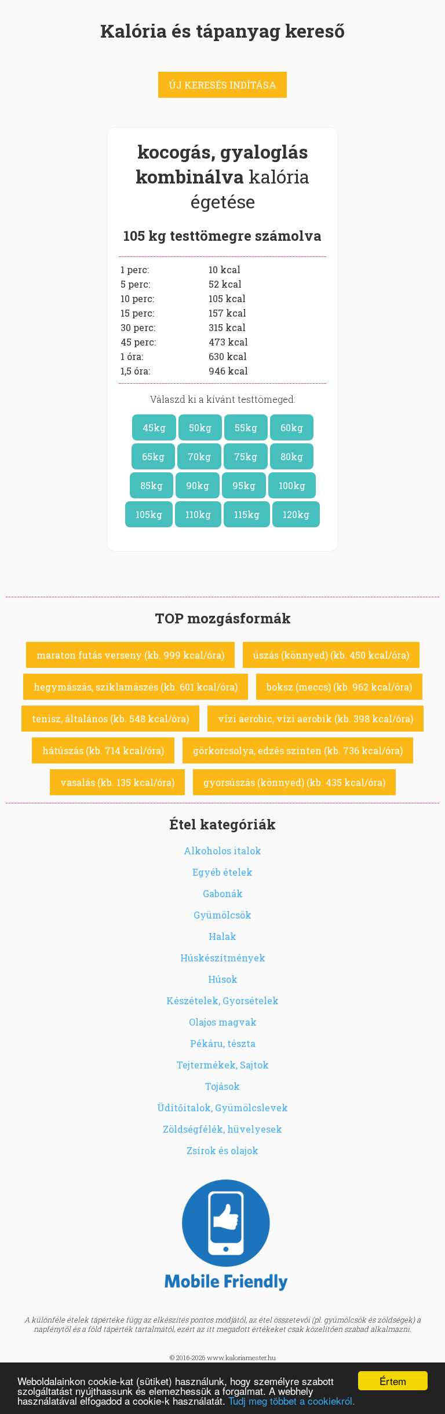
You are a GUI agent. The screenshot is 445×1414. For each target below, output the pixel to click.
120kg (296, 514)
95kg (244, 485)
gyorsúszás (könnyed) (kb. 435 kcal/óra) (294, 782)
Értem (393, 1380)
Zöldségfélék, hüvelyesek (222, 1129)
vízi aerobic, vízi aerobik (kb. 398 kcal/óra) (315, 718)
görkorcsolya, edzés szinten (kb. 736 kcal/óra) (298, 750)
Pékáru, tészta (223, 1043)
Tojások (222, 1086)
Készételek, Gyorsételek (222, 1000)
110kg (198, 514)
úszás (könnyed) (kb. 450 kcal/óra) (331, 655)
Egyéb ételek (222, 872)
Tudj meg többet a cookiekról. (291, 1400)
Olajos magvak (223, 1022)
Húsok (223, 979)
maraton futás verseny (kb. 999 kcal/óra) (130, 655)
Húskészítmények (222, 958)
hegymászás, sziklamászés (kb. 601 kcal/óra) (136, 687)
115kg (247, 514)
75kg (245, 456)
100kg (292, 485)
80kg (291, 456)
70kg (199, 456)
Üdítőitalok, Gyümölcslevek (222, 1107)
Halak (222, 936)
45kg (154, 427)
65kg (153, 456)
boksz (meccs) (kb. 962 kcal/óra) (339, 687)
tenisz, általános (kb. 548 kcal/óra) (110, 718)
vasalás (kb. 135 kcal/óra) (117, 782)
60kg (291, 427)
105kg (149, 514)
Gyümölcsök (222, 915)
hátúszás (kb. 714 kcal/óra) (103, 750)
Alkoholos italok (222, 850)
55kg (246, 427)
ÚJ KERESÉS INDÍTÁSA (222, 85)
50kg (200, 427)
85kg (151, 485)
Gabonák (223, 893)
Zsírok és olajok (222, 1150)
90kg (197, 485)
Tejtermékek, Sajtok (223, 1065)
